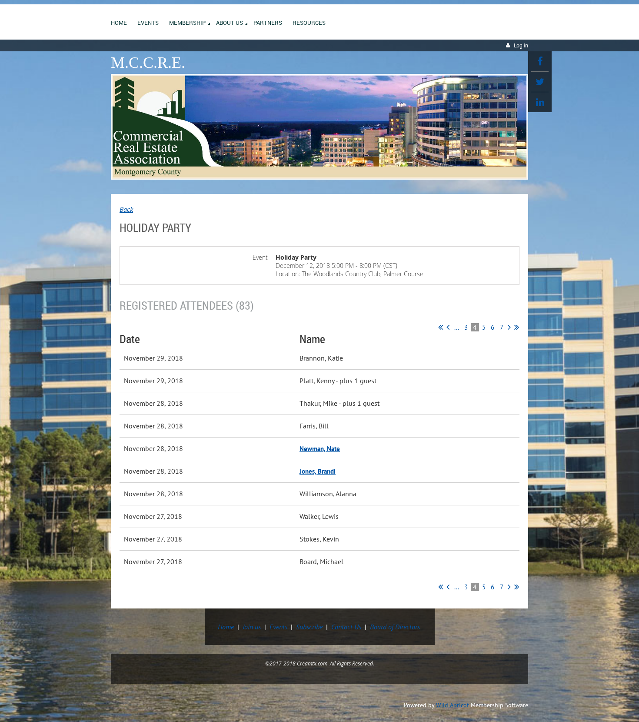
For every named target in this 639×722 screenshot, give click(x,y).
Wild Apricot (452, 705)
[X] (540, 82)
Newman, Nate (320, 449)
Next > (509, 327)
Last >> (516, 327)
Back (126, 209)
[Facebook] (540, 61)
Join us (252, 626)
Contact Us (346, 626)
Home (226, 626)
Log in (521, 45)
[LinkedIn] (540, 102)
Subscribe (309, 626)
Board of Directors (395, 626)
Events (278, 626)
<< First (440, 327)
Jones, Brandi (318, 471)
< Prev (448, 327)
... (456, 327)
